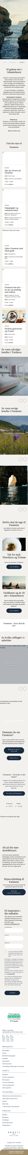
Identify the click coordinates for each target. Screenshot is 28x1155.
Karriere (4, 1101)
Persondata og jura (7, 1122)
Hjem (4, 62)
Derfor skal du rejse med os (9, 1098)
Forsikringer (5, 1120)
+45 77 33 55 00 (16, 1142)
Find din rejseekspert (8, 1077)
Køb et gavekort (6, 1087)
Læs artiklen (14, 567)
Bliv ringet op (6, 1080)
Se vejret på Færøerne (14, 793)
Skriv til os (14, 758)
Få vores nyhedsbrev (8, 1082)
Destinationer (12, 62)
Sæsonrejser (5, 1061)
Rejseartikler (5, 1050)
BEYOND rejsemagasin (8, 1056)
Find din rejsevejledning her (14, 892)
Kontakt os (5, 1074)
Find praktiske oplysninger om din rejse (13, 1066)
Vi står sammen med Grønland (10, 1106)
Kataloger (5, 1058)
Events (4, 1053)
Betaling (4, 1114)
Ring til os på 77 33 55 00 (14, 750)
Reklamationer (6, 1125)
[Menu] (24, 5)
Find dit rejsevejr (7, 1063)
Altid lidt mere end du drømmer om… (12, 1096)
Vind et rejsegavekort (8, 1085)
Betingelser (5, 1117)
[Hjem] (14, 5)
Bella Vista (5, 1104)
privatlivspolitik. (11, 974)
